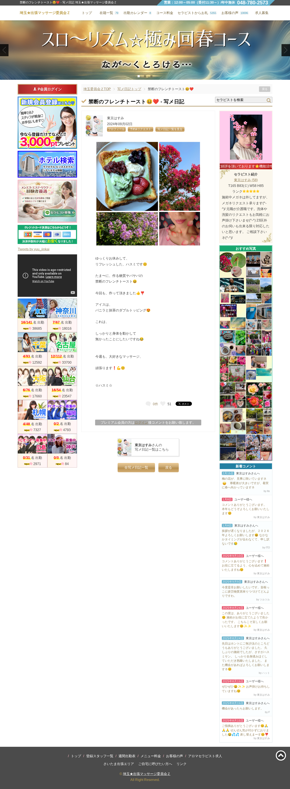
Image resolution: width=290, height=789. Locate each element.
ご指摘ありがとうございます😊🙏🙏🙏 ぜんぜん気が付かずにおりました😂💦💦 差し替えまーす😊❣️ (245, 730)
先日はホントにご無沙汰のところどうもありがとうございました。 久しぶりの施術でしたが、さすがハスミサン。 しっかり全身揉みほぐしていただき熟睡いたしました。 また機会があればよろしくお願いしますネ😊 (245, 656)
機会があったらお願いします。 (242, 708)
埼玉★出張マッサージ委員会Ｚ (146, 774)
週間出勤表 (126, 756)
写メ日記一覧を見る (170, 129)
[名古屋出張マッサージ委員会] (62, 342)
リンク (181, 764)
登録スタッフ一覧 (99, 756)
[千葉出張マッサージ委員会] (32, 342)
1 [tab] (138, 76)
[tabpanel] (145, 50)
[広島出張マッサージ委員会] (32, 444)
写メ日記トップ (129, 89)
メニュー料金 (151, 756)
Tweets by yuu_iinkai (33, 249)
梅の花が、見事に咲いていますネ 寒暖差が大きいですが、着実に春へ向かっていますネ (245, 483)
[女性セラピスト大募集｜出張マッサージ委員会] (47, 201)
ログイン (141, 422)
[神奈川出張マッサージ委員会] (62, 308)
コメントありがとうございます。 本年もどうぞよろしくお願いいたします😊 (245, 509)
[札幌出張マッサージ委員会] (32, 410)
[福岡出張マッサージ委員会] (62, 410)
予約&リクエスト (140, 129)
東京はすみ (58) (246, 180)
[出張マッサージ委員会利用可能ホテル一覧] (47, 164)
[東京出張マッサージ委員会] (32, 308)
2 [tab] (145, 76)
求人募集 (262, 13)
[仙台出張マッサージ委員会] (62, 376)
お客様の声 (174, 756)
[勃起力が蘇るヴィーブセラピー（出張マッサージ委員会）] (145, 50)
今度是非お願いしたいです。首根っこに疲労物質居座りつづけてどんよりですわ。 (245, 591)
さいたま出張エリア (118, 764)
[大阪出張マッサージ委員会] (32, 376)
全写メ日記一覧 (136, 467)
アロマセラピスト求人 (205, 756)
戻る (264, 89)
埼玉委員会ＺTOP (97, 89)
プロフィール (116, 129)
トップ (76, 756)
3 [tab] (151, 76)
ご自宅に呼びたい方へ (155, 764)
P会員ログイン (50, 89)
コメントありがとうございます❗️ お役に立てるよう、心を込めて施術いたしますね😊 (245, 565)
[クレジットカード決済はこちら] (47, 234)
